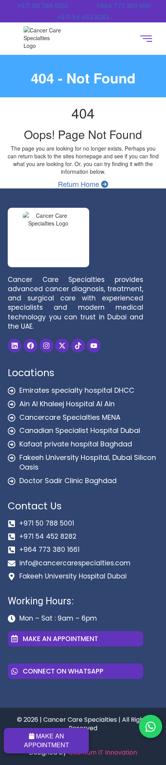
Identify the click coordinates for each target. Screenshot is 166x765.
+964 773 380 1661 (124, 6)
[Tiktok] (78, 346)
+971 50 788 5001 (42, 6)
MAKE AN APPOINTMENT (46, 740)
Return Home (79, 184)
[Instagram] (46, 346)
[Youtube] (94, 346)
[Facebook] (30, 346)
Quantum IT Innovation (102, 752)
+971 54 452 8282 (83, 17)
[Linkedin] (15, 346)
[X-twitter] (62, 346)
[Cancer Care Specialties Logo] (43, 37)
